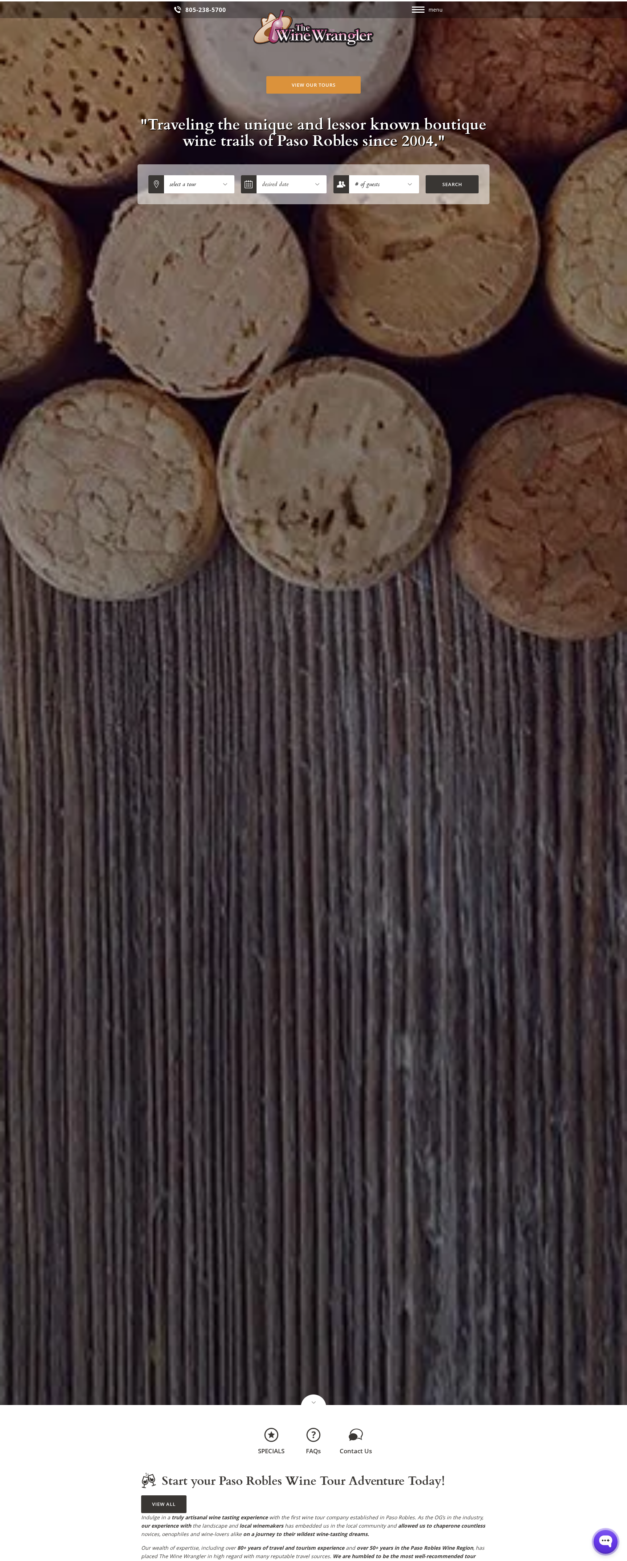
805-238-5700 (205, 10)
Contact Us (356, 1451)
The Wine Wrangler (314, 28)
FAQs (313, 1451)
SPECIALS (271, 1451)
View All (164, 1504)
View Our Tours (314, 85)
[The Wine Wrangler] (313, 1400)
